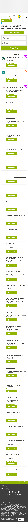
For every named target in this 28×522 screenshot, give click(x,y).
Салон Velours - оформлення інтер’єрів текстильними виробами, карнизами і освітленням (15, 355)
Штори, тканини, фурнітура (12, 454)
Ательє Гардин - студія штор (13, 382)
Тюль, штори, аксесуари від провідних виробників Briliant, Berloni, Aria (15, 299)
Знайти (15, 48)
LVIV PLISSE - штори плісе (12, 397)
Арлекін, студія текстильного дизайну (15, 159)
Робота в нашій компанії (6, 486)
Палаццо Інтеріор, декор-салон (13, 145)
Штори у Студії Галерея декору (13, 102)
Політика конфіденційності (6, 518)
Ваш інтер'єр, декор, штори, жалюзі (14, 57)
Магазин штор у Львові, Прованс (14, 187)
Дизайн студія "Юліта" (11, 469)
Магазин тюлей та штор (11, 229)
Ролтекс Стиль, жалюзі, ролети (13, 412)
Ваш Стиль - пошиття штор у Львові (14, 87)
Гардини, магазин (10, 118)
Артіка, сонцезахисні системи (13, 132)
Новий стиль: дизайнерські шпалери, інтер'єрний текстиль (15, 258)
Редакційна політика (10, 519)
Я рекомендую (12, 65)
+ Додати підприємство (14, 32)
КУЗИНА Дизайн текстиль (12, 340)
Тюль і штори (9, 312)
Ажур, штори (9, 173)
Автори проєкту (18, 494)
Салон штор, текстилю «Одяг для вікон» (15, 285)
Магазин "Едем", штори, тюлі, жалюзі (15, 426)
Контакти (12, 494)
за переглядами (16, 54)
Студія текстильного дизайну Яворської (15, 215)
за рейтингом (9, 54)
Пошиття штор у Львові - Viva (13, 71)
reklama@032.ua (23, 499)
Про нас (8, 494)
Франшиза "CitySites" (5, 488)
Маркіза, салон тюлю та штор (13, 271)
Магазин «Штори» (10, 243)
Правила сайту (15, 518)
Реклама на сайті (4, 485)
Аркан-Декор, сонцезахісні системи (14, 201)
